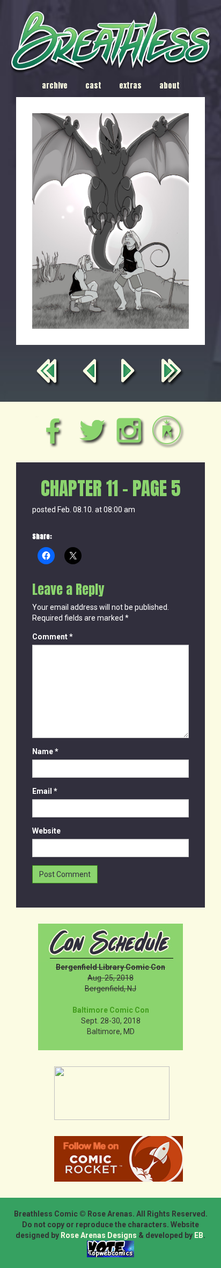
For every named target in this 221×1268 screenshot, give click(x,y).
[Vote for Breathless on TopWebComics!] (110, 1248)
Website (46, 831)
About (169, 85)
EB (198, 1235)
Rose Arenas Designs (99, 1235)
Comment (52, 636)
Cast (93, 85)
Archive (55, 85)
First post (48, 373)
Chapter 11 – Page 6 (129, 373)
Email (44, 791)
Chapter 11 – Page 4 (91, 373)
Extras (130, 85)
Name (45, 751)
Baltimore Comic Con (110, 1010)
